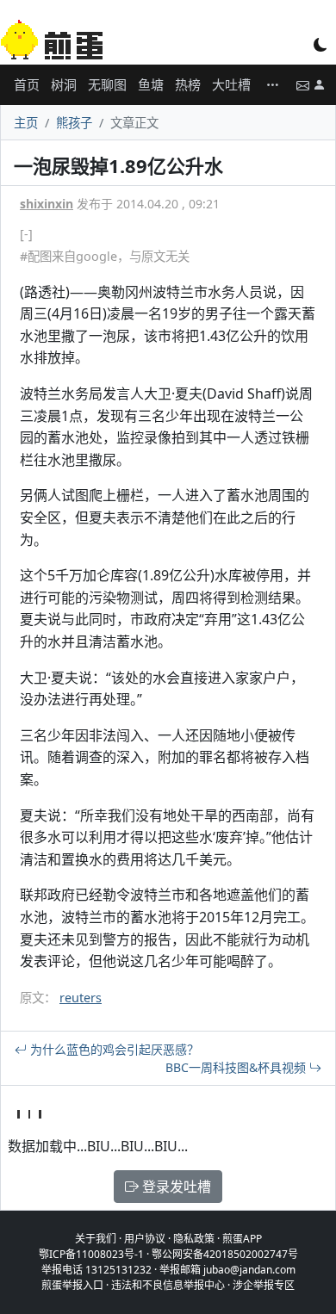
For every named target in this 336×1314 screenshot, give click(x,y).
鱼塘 (151, 84)
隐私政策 (194, 1238)
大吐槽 (231, 84)
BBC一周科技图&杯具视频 (237, 1067)
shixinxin (46, 203)
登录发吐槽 (175, 1186)
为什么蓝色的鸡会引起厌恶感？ (113, 1049)
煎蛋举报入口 (72, 1285)
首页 (27, 84)
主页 (26, 123)
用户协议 (144, 1238)
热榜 (188, 84)
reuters (80, 997)
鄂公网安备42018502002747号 (225, 1254)
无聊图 (107, 84)
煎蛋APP (242, 1238)
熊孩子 (74, 123)
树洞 (64, 84)
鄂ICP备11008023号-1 (91, 1254)
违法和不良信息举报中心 (168, 1285)
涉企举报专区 (264, 1285)
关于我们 (95, 1238)
